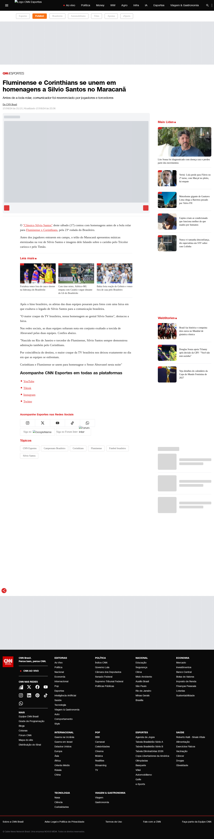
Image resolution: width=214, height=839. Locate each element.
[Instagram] (21, 695)
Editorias (61, 658)
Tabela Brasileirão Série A (149, 742)
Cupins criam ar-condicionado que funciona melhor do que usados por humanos (193, 221)
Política (85, 5)
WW (112, 5)
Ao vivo (70, 5)
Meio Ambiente (144, 676)
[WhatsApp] (21, 703)
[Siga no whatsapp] (87, 423)
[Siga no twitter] (42, 423)
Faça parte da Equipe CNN (196, 821)
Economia (60, 676)
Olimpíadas (142, 760)
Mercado (181, 662)
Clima (139, 672)
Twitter (27, 401)
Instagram (29, 394)
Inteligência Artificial (65, 695)
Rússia (58, 770)
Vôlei (138, 770)
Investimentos (183, 667)
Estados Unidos (63, 746)
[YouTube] (46, 687)
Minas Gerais (142, 695)
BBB (97, 737)
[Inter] (21, 687)
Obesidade (182, 765)
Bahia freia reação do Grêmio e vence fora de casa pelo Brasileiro (114, 288)
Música (99, 756)
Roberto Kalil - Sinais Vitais (190, 737)
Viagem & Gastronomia (184, 5)
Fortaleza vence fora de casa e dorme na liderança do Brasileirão (37, 288)
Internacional (61, 681)
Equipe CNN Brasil (28, 716)
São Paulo (141, 686)
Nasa (57, 797)
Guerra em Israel (63, 742)
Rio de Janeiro (143, 690)
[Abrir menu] (6, 5)
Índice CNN (101, 662)
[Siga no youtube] (57, 423)
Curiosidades (62, 807)
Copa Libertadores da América (152, 756)
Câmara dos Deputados (108, 672)
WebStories (166, 318)
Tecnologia (60, 705)
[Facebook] (37, 687)
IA (146, 5)
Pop (57, 686)
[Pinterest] (37, 695)
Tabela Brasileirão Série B (149, 746)
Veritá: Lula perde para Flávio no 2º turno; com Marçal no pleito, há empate (195, 178)
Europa (58, 751)
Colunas (23, 730)
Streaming (100, 765)
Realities (99, 760)
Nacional (59, 672)
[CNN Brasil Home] (35, 5)
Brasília (139, 700)
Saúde (58, 700)
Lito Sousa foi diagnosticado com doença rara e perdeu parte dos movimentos (184, 161)
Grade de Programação (31, 721)
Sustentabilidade (185, 695)
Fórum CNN (25, 735)
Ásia (57, 756)
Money (100, 5)
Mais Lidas (166, 122)
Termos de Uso (113, 821)
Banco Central (184, 672)
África (58, 760)
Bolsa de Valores (185, 676)
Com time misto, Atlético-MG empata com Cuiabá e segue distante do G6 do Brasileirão (75, 289)
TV (96, 770)
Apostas (111, 16)
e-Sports (140, 784)
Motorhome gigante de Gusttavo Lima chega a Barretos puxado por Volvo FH (194, 199)
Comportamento (64, 719)
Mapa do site (26, 740)
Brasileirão (57, 16)
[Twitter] (29, 687)
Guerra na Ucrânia (64, 737)
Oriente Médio (62, 765)
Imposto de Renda (186, 681)
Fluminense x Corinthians (41, 230)
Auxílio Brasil (142, 681)
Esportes (158, 5)
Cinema (99, 751)
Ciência (59, 802)
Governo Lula (102, 667)
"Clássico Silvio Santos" (37, 225)
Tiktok (27, 388)
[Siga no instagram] (27, 423)
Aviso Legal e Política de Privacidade (64, 821)
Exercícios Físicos (185, 746)
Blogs (22, 726)
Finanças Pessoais (186, 686)
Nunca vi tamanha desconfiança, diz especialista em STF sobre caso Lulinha (194, 243)
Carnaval (100, 742)
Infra (136, 5)
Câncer (180, 756)
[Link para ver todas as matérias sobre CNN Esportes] (13, 73)
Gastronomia (102, 802)
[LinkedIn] (29, 695)
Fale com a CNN (152, 821)
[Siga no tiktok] (72, 423)
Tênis (96, 16)
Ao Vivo (59, 662)
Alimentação (183, 742)
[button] (184, 331)
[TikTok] (46, 695)
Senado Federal (103, 676)
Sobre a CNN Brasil (13, 821)
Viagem (99, 797)
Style (57, 723)
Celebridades (102, 746)
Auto (57, 714)
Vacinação (181, 751)
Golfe (138, 779)
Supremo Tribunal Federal (109, 681)
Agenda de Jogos (145, 737)
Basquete (141, 765)
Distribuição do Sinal (30, 744)
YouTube (28, 381)
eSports (126, 16)
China (58, 774)
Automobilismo (78, 16)
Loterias (180, 690)
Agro (124, 5)
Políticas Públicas (104, 686)
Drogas (180, 760)
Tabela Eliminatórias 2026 (149, 751)
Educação (141, 662)
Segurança (141, 667)
